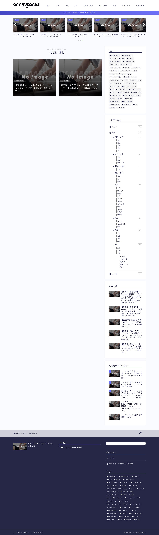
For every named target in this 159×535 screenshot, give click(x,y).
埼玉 (118, 236)
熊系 (131, 101)
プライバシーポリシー (22, 532)
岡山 (118, 143)
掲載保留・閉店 (115, 101)
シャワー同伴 (114, 71)
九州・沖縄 (140, 5)
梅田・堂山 (124, 264)
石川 (118, 179)
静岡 (118, 227)
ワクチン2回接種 (124, 92)
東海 (114, 5)
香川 (118, 151)
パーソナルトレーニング (117, 83)
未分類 (126, 274)
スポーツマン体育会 (116, 77)
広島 (118, 145)
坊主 (125, 95)
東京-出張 (120, 204)
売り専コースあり (135, 95)
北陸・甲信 (103, 5)
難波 (121, 267)
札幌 (118, 169)
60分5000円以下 (127, 55)
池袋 (118, 207)
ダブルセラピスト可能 (117, 80)
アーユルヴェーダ (129, 61)
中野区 (119, 193)
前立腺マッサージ (115, 95)
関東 (66, 5)
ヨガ (112, 89)
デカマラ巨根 (130, 80)
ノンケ (139, 80)
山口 (118, 140)
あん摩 (122, 58)
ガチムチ (126, 67)
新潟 (118, 176)
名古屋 (119, 221)
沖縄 (118, 157)
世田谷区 (120, 191)
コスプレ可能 (136, 67)
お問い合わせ (37, 532)
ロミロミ (113, 92)
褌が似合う (114, 107)
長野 (118, 181)
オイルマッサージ (126, 64)
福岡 (118, 160)
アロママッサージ (115, 61)
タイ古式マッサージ (131, 77)
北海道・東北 (88, 5)
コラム (126, 127)
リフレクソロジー (122, 89)
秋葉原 (119, 212)
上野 (118, 188)
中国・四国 (126, 5)
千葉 (118, 233)
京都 (118, 248)
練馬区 (119, 215)
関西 (76, 5)
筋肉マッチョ (126, 104)
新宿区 (119, 201)
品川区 (119, 199)
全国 (126, 133)
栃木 (118, 238)
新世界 (122, 262)
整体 (124, 101)
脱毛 (135, 104)
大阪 (57, 5)
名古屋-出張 (121, 224)
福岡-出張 (120, 163)
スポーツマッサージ (126, 74)
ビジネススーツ (132, 83)
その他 (122, 256)
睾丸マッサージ (115, 104)
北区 (118, 196)
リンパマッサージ (135, 89)
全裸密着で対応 (137, 92)
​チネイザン (114, 58)
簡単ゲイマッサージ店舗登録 (121, 464)
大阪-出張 (123, 259)
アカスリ (131, 58)
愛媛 (118, 148)
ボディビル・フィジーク (129, 86)
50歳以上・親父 (115, 55)
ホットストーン (115, 86)
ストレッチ (114, 74)
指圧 (121, 98)
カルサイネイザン (115, 67)
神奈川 (119, 241)
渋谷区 (119, 209)
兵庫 (118, 250)
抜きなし (113, 98)
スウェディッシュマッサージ (129, 71)
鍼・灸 (122, 107)
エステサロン (114, 64)
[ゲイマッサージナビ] (26, 8)
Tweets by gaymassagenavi (70, 447)
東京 (48, 5)
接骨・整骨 (129, 98)
